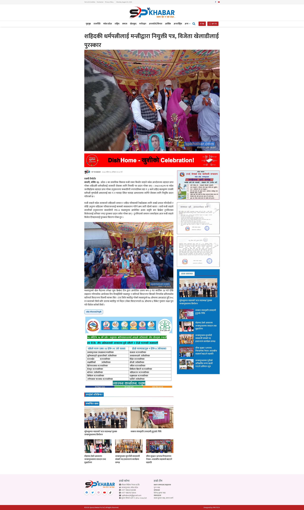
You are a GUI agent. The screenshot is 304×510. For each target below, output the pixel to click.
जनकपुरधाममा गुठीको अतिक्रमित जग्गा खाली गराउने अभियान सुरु (204, 363)
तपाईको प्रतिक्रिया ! (94, 395)
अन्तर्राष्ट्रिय (178, 24)
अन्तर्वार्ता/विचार (155, 24)
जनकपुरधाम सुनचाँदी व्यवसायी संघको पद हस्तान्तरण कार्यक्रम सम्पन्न (127, 459)
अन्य (186, 24)
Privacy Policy (109, 2)
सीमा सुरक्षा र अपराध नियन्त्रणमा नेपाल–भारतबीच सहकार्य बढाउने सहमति (159, 459)
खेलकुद (133, 24)
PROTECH (216, 507)
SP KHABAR (96, 172)
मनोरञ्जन (142, 24)
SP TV (214, 23)
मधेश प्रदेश (107, 24)
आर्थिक (168, 24)
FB (203, 23)
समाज (124, 24)
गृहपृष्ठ (88, 24)
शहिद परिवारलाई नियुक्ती (93, 312)
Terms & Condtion (89, 2)
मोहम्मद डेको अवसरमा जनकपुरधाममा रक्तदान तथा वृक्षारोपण (95, 459)
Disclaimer (100, 2)
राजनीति (97, 24)
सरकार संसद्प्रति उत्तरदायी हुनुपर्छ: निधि (146, 431)
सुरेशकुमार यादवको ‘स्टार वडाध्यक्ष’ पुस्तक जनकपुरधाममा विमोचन (100, 433)
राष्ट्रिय (117, 24)
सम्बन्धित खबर (92, 404)
